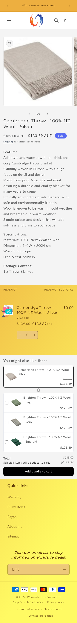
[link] (11, 376)
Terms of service (29, 609)
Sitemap (13, 536)
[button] (9, 20)
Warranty (14, 497)
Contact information (41, 615)
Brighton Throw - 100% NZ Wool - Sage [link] (47, 400)
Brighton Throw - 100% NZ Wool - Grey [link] (47, 419)
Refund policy (35, 602)
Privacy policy (55, 602)
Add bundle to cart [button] (38, 471)
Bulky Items (16, 507)
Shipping (8, 141)
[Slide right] (47, 114)
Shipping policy (53, 609)
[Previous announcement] (7, 6)
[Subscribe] (64, 569)
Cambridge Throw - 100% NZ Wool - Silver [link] (45, 372)
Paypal (12, 517)
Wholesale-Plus (37, 597)
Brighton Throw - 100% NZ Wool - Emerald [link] (47, 439)
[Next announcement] (69, 6)
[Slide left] (29, 114)
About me (14, 526)
